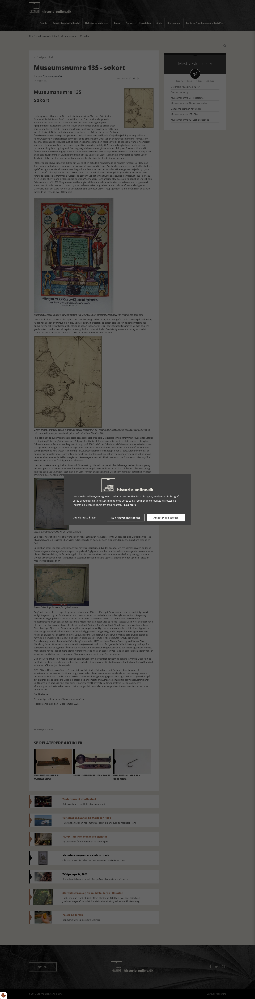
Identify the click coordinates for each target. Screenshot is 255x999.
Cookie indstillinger (84, 517)
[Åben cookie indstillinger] (3, 995)
